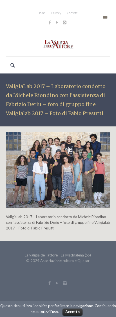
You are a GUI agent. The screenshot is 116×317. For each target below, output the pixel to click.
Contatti (72, 13)
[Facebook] (50, 22)
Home (41, 13)
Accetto (72, 311)
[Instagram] (65, 22)
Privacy (56, 13)
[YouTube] (57, 22)
